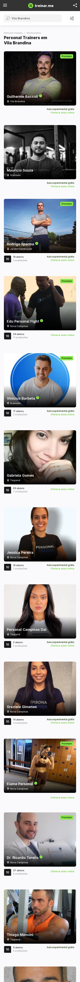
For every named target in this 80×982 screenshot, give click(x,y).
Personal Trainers (13, 33)
